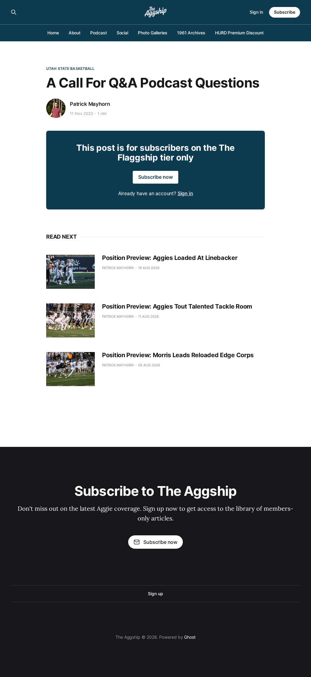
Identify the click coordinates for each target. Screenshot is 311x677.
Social (122, 32)
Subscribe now (155, 177)
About (75, 32)
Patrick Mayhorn (90, 104)
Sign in (256, 12)
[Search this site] (13, 12)
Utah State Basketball (70, 68)
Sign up (155, 593)
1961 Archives (191, 32)
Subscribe (284, 12)
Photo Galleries (152, 32)
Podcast (98, 32)
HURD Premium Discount (239, 32)
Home (53, 32)
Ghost (190, 637)
